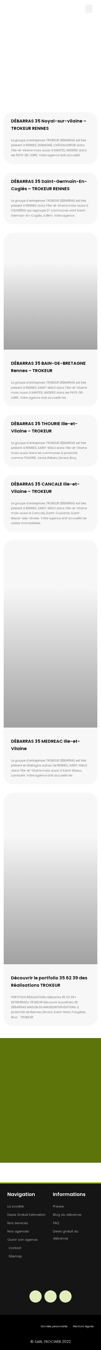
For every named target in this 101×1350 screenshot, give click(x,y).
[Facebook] (35, 1296)
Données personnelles (54, 1326)
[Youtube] (65, 1296)
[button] (89, 9)
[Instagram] (50, 1296)
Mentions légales (83, 1326)
